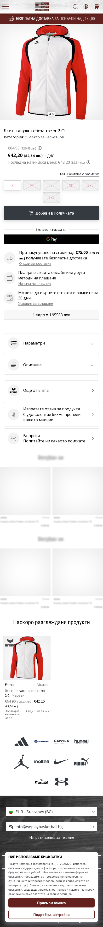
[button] (51, 343)
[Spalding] (42, 781)
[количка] (96, 7)
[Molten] (42, 761)
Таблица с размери (83, 174)
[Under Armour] (61, 781)
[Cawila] (61, 741)
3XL (51, 197)
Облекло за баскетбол (44, 137)
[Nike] (61, 761)
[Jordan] (22, 761)
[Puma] (81, 761)
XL (71, 185)
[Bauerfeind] (42, 741)
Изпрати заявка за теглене (51, 837)
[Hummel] (81, 741)
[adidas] (22, 741)
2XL (90, 185)
